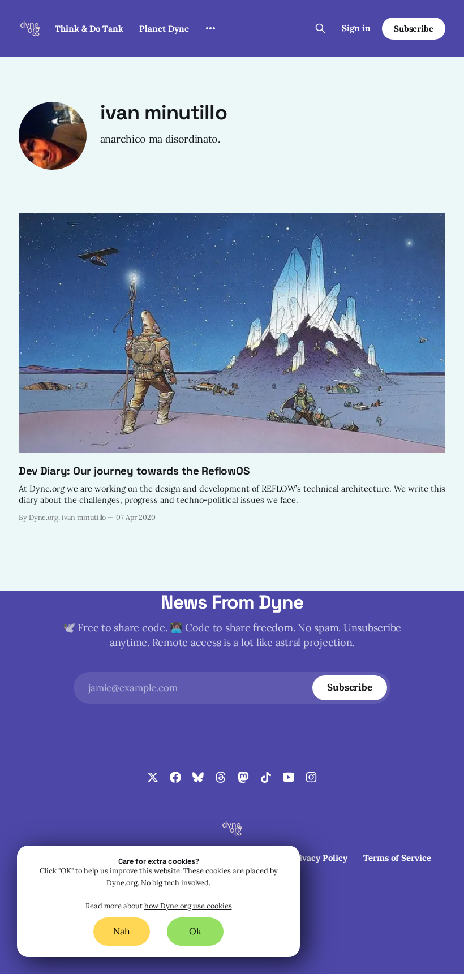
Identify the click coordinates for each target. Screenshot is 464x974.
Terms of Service (397, 857)
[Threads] (220, 777)
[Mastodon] (243, 777)
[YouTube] (288, 777)
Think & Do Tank (89, 28)
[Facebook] (175, 777)
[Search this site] (320, 28)
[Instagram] (311, 777)
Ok (195, 931)
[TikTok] (266, 777)
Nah (121, 931)
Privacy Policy (318, 857)
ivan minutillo (163, 113)
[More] (210, 28)
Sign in (356, 28)
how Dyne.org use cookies (188, 906)
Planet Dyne (164, 28)
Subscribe (413, 28)
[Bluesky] (198, 777)
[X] (152, 777)
